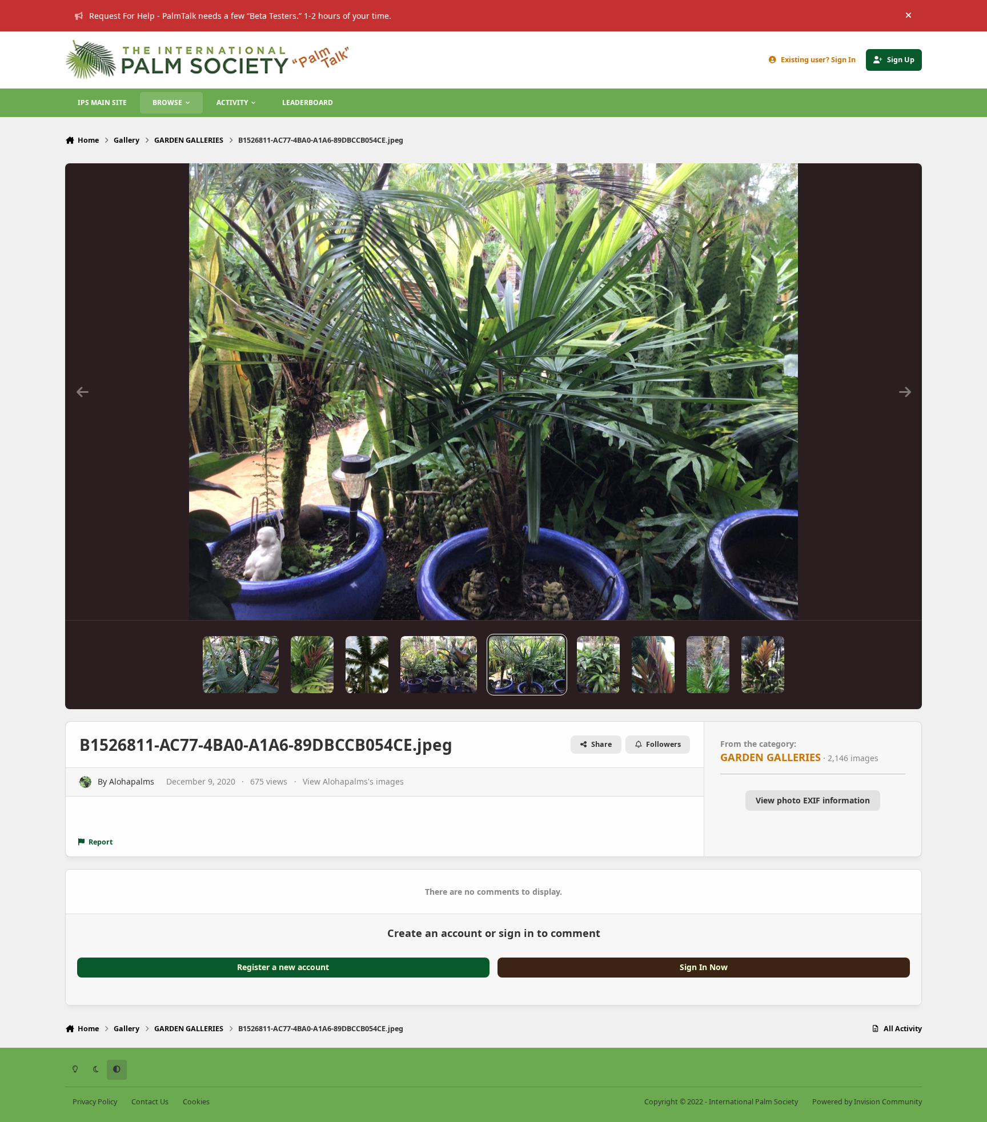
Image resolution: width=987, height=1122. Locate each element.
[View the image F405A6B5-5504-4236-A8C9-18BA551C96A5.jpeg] (708, 664)
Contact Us (149, 1102)
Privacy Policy (95, 1102)
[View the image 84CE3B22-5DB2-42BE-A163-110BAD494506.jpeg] (241, 664)
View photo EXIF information (813, 800)
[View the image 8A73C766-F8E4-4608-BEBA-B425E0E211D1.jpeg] (312, 664)
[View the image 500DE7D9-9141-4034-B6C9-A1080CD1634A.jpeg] (653, 664)
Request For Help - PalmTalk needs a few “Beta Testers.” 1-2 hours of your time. (240, 15)
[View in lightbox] (494, 391)
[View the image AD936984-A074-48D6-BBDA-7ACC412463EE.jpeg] (762, 664)
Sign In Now (704, 967)
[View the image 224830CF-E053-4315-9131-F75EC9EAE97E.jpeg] (367, 664)
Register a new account (283, 967)
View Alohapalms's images (353, 781)
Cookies (196, 1102)
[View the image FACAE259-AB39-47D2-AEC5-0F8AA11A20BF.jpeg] (438, 664)
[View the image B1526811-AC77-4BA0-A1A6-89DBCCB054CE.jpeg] (527, 664)
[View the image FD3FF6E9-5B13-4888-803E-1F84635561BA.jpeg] (598, 664)
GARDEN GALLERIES (770, 757)
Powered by (867, 1102)
